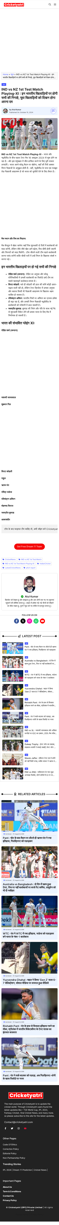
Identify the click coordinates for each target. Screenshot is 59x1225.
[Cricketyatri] (13, 4)
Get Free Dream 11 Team (29, 546)
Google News (21, 1214)
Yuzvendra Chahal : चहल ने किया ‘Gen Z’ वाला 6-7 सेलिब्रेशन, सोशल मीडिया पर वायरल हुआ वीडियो (39, 691)
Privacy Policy (37, 1214)
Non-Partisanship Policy (14, 1158)
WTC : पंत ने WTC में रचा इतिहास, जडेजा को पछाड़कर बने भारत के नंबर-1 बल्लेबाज (28, 935)
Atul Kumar (16, 110)
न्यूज (12, 74)
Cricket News (40, 1170)
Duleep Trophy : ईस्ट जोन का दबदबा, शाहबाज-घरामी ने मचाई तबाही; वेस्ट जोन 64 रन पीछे (41, 747)
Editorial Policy (9, 1153)
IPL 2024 (7, 1170)
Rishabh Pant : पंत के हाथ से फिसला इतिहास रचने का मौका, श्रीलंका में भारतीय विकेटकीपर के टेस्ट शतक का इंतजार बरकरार (41, 705)
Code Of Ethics (10, 1144)
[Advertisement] (29, 41)
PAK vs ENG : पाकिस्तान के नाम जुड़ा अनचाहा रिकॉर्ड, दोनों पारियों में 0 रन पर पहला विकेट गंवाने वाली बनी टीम (39, 775)
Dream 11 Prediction (22, 1170)
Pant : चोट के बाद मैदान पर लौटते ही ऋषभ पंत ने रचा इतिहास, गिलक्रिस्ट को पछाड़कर (27, 839)
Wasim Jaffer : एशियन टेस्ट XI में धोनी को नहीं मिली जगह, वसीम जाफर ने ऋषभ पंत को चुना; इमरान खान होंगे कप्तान (40, 761)
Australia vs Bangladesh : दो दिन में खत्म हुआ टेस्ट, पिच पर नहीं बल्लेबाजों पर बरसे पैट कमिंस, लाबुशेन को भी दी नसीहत (40, 663)
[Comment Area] (53, 111)
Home (5, 74)
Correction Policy (11, 1149)
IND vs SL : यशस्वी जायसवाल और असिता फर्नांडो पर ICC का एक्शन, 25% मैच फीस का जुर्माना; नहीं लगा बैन (41, 733)
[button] (49, 4)
